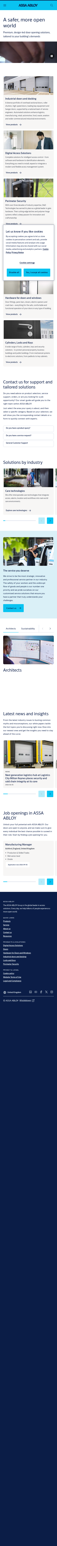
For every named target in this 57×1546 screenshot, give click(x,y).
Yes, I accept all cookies (37, 272)
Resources (7, 936)
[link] (14, 124)
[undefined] (51, 56)
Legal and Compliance (12, 981)
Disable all (14, 272)
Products (6, 921)
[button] (28, 429)
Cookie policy (8, 973)
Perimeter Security (11, 964)
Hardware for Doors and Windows (17, 953)
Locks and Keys (9, 960)
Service (6, 925)
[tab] (11, 628)
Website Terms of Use (12, 977)
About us (6, 929)
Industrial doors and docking (14, 956)
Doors (5, 949)
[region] (28, 253)
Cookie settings (27, 262)
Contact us (7, 932)
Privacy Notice (18, 252)
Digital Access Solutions (13, 945)
